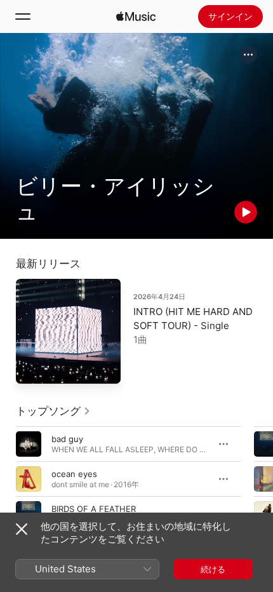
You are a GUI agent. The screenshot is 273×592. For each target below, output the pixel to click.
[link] (53, 411)
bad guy (67, 439)
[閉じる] (21, 529)
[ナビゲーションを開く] (23, 16)
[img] (136, 16)
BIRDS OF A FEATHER (93, 509)
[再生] (245, 212)
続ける (213, 569)
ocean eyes (74, 474)
